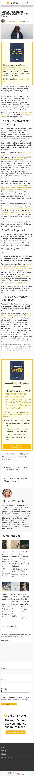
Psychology (21, 457)
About (3, 754)
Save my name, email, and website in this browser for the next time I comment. (15, 698)
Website (4, 689)
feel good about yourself (17, 283)
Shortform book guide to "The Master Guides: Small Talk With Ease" (16, 68)
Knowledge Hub (7, 757)
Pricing (3, 751)
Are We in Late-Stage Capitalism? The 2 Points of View (16, 468)
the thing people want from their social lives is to (16, 212)
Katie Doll (4, 567)
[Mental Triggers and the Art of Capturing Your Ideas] (6, 583)
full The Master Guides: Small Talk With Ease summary (16, 414)
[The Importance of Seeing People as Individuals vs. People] (6, 541)
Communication (10, 457)
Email (3, 679)
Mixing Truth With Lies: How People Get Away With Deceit (24, 600)
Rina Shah (14, 608)
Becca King (24, 610)
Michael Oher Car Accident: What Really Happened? (24, 559)
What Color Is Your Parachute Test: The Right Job (15, 599)
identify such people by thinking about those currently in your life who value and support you (16, 267)
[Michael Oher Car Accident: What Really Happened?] (24, 541)
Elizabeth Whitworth (17, 21)
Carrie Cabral (24, 570)
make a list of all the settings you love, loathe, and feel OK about (16, 316)
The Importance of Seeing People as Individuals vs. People (6, 558)
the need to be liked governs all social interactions (16, 158)
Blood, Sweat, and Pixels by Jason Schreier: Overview (15, 479)
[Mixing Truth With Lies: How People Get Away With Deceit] (24, 583)
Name (4, 668)
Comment (5, 641)
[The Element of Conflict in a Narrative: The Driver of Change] (15, 541)
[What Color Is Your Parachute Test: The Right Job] (15, 583)
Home (3, 747)
